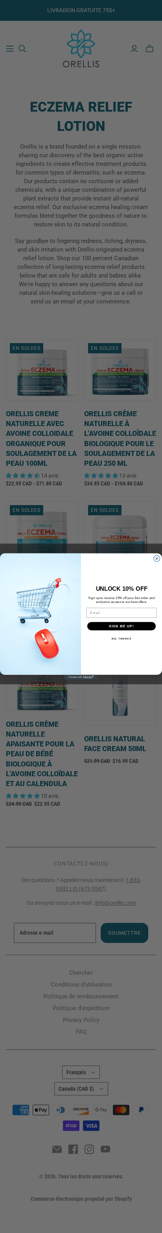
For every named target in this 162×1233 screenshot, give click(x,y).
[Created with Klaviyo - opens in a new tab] (81, 677)
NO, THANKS (121, 638)
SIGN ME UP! (121, 626)
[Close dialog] (157, 558)
